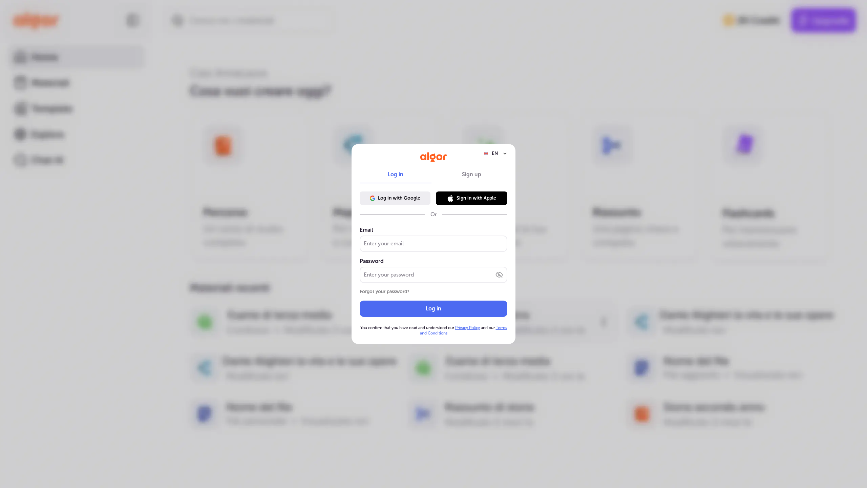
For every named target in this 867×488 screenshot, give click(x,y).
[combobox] (495, 153)
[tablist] (433, 174)
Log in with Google (399, 198)
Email (366, 230)
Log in (433, 308)
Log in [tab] (395, 174)
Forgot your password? (384, 291)
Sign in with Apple (476, 198)
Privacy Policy (467, 327)
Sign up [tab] (471, 174)
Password (372, 261)
